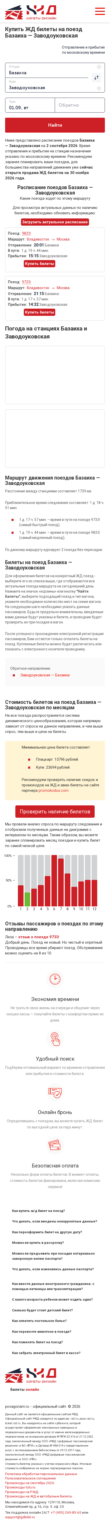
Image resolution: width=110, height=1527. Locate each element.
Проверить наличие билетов (55, 811)
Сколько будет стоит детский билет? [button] (42, 1310)
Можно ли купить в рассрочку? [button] (38, 1243)
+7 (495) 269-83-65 (66, 1512)
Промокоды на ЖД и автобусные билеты (38, 1496)
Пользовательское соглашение (30, 1478)
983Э (26, 233)
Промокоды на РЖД (21, 1492)
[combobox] (55, 70)
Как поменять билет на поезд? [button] (37, 1342)
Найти (55, 125)
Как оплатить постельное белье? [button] (39, 1321)
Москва (63, 239)
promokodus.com (54, 790)
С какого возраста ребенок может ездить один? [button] (52, 1299)
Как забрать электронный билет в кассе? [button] (46, 1353)
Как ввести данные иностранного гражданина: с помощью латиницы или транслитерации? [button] (53, 1286)
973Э (26, 282)
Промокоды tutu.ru (20, 1487)
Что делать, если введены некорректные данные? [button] (54, 1221)
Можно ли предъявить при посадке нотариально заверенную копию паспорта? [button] (53, 1256)
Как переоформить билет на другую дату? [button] (47, 1232)
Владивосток (38, 239)
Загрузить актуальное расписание (55, 222)
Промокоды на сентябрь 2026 (29, 1483)
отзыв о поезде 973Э (38, 937)
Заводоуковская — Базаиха (45, 675)
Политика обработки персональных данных (41, 1474)
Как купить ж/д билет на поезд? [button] (38, 1211)
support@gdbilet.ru (20, 1517)
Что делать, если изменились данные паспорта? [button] (53, 1269)
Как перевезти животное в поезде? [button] (41, 1331)
